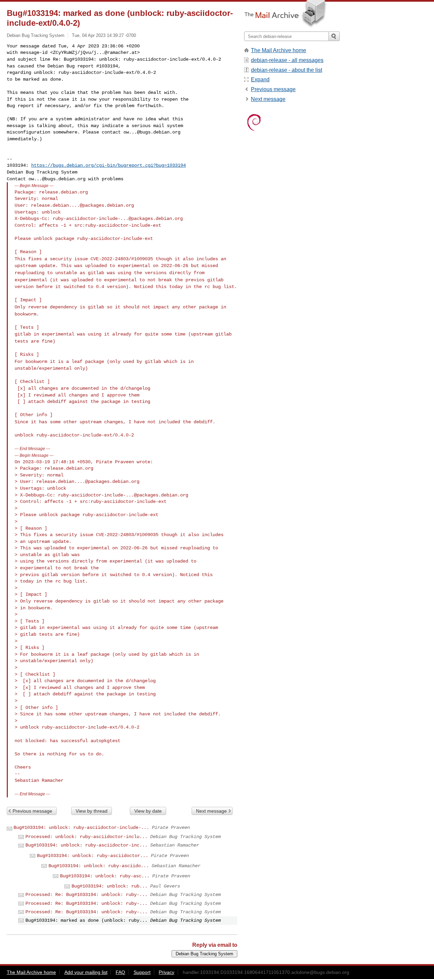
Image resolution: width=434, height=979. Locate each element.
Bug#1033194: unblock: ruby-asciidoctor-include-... (81, 827)
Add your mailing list (85, 972)
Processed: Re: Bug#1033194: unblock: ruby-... (86, 894)
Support (142, 972)
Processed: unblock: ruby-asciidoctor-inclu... (86, 836)
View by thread (91, 811)
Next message (211, 811)
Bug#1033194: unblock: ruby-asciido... (98, 866)
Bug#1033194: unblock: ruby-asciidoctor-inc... (86, 845)
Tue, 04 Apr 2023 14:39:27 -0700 (104, 35)
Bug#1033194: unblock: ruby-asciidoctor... (92, 855)
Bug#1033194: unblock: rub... (109, 886)
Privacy (166, 972)
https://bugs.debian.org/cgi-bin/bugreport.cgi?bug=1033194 (108, 165)
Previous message (32, 811)
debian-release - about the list (286, 70)
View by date (148, 811)
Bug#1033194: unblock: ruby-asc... (105, 876)
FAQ (120, 972)
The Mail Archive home (278, 50)
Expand (260, 79)
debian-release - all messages (287, 60)
